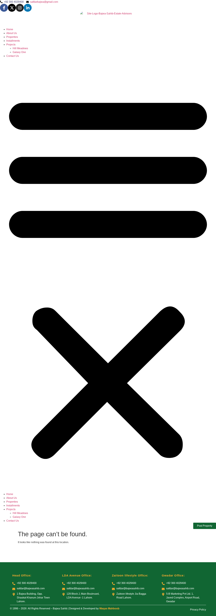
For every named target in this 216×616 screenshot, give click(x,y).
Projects (10, 44)
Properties (12, 37)
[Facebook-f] (4, 8)
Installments (13, 40)
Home (9, 29)
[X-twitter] (12, 8)
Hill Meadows (20, 48)
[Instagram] (20, 8)
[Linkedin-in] (28, 8)
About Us (11, 33)
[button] (108, 275)
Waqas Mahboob (109, 608)
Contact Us (12, 56)
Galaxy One (19, 52)
